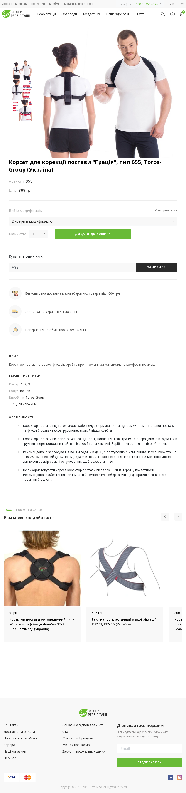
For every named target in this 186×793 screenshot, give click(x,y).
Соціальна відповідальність (83, 725)
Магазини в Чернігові (78, 4)
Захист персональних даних (83, 751)
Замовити (156, 267)
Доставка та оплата (15, 4)
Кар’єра (9, 745)
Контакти (11, 725)
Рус (182, 4)
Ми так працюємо (76, 745)
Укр (171, 4)
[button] (140, 3)
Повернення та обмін (46, 4)
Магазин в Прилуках (77, 738)
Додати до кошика (93, 234)
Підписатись (150, 762)
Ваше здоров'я (117, 14)
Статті (139, 14)
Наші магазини (15, 751)
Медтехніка (92, 14)
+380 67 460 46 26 (146, 4)
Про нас (10, 758)
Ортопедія (69, 14)
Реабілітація (46, 14)
